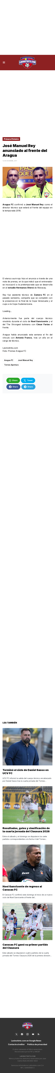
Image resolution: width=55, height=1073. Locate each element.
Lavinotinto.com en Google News (26, 1041)
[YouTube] (33, 1034)
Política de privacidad (37, 1044)
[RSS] (38, 1034)
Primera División (11, 139)
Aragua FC (8, 360)
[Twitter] (16, 1034)
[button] (4, 62)
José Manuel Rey (25, 360)
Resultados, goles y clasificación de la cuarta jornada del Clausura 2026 (26, 830)
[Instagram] (27, 1034)
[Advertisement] (27, 27)
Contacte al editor (16, 1044)
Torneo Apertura (11, 365)
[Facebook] (22, 1034)
